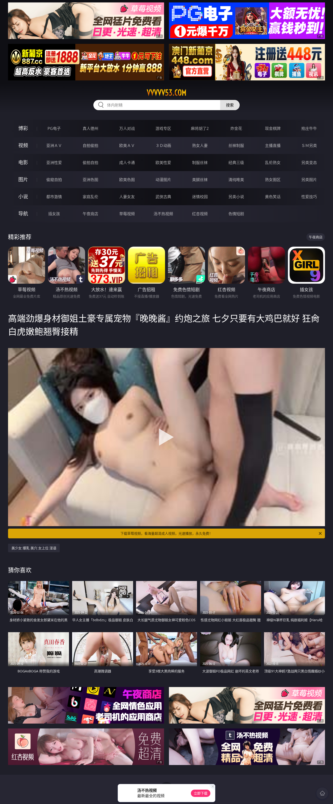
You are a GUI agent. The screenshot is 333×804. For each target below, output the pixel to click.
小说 (23, 196)
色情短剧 (236, 213)
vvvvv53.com (166, 92)
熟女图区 (273, 179)
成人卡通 (127, 162)
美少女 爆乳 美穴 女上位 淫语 (33, 548)
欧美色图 (127, 179)
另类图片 (309, 179)
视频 (23, 145)
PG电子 (54, 128)
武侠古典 (163, 196)
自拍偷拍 (90, 145)
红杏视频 (200, 213)
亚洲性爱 (54, 162)
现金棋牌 (273, 128)
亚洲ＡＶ (54, 145)
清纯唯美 (236, 179)
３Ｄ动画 (163, 145)
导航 (23, 213)
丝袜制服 (236, 145)
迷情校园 (200, 196)
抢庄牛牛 (309, 128)
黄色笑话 (273, 196)
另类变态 (309, 162)
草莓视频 (127, 213)
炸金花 (236, 128)
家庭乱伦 (90, 196)
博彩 (23, 128)
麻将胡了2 (200, 128)
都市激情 (54, 196)
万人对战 (127, 128)
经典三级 (236, 162)
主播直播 (273, 145)
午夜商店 (90, 213)
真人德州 (90, 128)
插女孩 (54, 213)
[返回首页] (322, 793)
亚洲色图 (90, 179)
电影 (23, 162)
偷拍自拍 (90, 162)
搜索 (230, 105)
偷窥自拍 (54, 179)
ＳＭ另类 (309, 145)
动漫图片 (163, 179)
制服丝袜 (200, 162)
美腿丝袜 (200, 179)
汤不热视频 (163, 213)
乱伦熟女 (273, 162)
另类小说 (236, 196)
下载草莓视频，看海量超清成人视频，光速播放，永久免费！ (166, 533)
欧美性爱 (163, 162)
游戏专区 (163, 128)
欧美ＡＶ (127, 145)
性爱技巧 (309, 196)
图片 (23, 179)
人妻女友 (127, 196)
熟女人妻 (200, 145)
